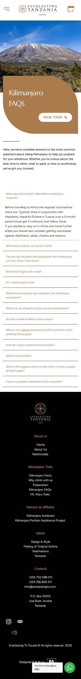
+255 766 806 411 (41, 582)
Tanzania (40, 556)
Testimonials (40, 454)
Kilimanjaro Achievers (40, 515)
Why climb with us (40, 480)
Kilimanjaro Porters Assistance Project (40, 520)
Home (41, 444)
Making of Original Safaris (40, 546)
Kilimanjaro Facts (40, 475)
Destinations (40, 551)
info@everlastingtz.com (40, 586)
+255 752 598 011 (40, 577)
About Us (40, 449)
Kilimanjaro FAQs (40, 489)
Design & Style (40, 542)
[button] (40, 196)
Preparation (40, 485)
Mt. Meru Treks (40, 494)
